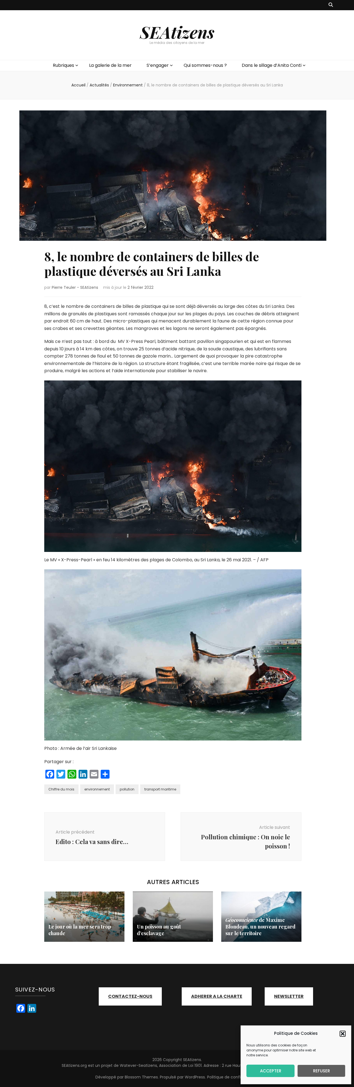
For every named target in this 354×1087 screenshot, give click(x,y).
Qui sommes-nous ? (205, 65)
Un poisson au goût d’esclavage (159, 930)
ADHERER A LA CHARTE (216, 996)
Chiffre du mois (61, 789)
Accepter (270, 1071)
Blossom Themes (141, 1077)
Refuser (321, 1071)
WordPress (195, 1077)
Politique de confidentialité (233, 1077)
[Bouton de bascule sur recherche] (331, 5)
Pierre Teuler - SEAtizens (75, 287)
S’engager (158, 65)
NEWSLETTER (289, 996)
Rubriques (63, 65)
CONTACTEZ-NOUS (130, 996)
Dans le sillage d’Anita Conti (271, 65)
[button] (342, 1033)
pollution (127, 789)
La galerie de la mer (110, 65)
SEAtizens (177, 32)
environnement (97, 789)
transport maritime (160, 789)
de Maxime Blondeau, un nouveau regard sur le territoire (260, 927)
